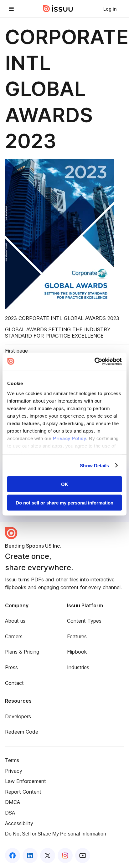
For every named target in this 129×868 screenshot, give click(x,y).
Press (11, 667)
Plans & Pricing (22, 652)
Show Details (94, 465)
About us (15, 621)
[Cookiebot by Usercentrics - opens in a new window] (94, 361)
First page (16, 351)
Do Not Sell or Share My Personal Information (55, 833)
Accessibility (19, 823)
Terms (12, 760)
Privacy (13, 771)
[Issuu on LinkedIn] (30, 855)
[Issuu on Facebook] (12, 855)
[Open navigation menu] (11, 9)
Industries (78, 667)
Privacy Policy (69, 438)
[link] (109, 9)
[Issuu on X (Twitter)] (47, 855)
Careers (14, 636)
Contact (14, 683)
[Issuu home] (57, 8)
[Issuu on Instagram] (65, 855)
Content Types (84, 621)
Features (77, 636)
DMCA (12, 802)
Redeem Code (21, 732)
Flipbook (77, 652)
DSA (10, 813)
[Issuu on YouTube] (82, 855)
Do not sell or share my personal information (64, 502)
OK (64, 484)
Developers (18, 716)
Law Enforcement (25, 781)
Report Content (23, 792)
